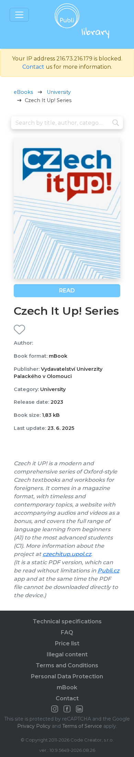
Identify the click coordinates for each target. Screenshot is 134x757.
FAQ (67, 632)
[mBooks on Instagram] (54, 708)
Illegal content (67, 654)
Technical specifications (67, 621)
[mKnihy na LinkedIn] (79, 708)
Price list (67, 643)
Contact (33, 67)
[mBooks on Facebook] (67, 708)
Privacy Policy (34, 726)
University (59, 92)
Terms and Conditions (67, 665)
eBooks (23, 92)
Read (67, 290)
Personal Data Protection (67, 676)
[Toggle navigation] (19, 15)
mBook (67, 687)
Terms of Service (82, 726)
